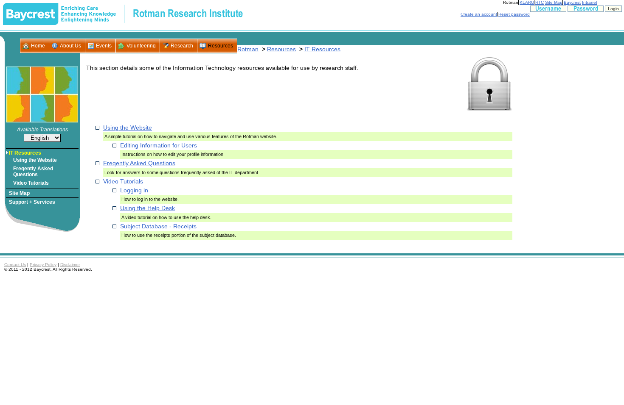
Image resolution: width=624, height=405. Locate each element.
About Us (70, 46)
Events (104, 46)
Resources (220, 46)
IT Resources (25, 153)
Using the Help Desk (147, 208)
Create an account (479, 14)
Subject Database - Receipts (158, 226)
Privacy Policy (43, 264)
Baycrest (572, 2)
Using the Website (35, 160)
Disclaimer (70, 264)
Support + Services (32, 202)
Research (182, 46)
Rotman (510, 2)
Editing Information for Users (158, 145)
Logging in (134, 190)
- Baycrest (31, 14)
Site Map (553, 2)
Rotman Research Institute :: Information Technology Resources (123, 14)
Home (38, 46)
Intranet (589, 2)
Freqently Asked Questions (33, 172)
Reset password (514, 14)
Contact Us (15, 264)
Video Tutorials (31, 183)
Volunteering (141, 46)
